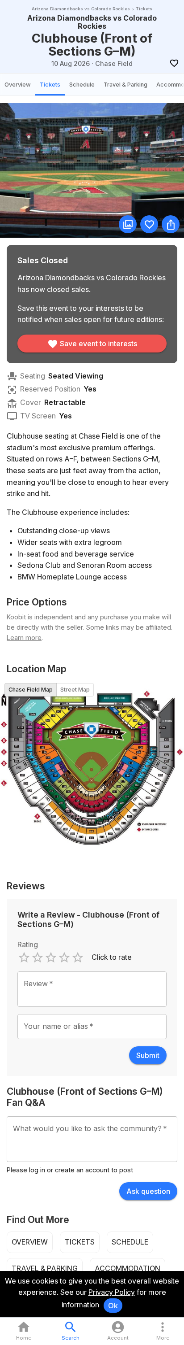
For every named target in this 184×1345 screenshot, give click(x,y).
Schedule (82, 84)
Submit (147, 1055)
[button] (163, 1331)
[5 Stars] (77, 957)
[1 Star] (24, 957)
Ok (113, 1305)
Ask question (148, 1191)
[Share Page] (171, 224)
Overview (17, 84)
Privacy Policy (111, 1292)
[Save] (174, 63)
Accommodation (127, 1268)
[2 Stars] (37, 957)
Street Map (75, 689)
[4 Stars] (64, 957)
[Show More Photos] (128, 224)
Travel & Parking (125, 84)
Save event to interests (98, 343)
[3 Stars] (51, 957)
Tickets (50, 84)
